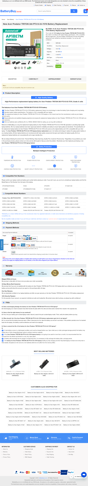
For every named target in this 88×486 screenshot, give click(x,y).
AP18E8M (4, 189)
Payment (66, 5)
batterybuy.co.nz (43, 478)
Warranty (5, 452)
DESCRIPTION (12, 79)
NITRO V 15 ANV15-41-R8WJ (72, 207)
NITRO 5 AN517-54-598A (29, 207)
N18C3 (25, 186)
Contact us (82, 5)
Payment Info (49, 452)
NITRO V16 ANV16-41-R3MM (9, 210)
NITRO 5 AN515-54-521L (50, 201)
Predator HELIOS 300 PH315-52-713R (32, 210)
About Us (5, 449)
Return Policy (28, 454)
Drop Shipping (50, 454)
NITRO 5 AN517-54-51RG (8, 207)
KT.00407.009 (68, 186)
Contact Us (71, 449)
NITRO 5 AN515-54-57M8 (71, 201)
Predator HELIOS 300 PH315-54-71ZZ (53, 210)
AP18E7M (46, 186)
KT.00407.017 (47, 189)
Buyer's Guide (38, 5)
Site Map (70, 454)
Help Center (71, 452)
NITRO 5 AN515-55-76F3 (29, 204)
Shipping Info (49, 449)
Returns (74, 5)
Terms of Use (6, 454)
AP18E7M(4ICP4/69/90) (8, 186)
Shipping (48, 5)
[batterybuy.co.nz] (13, 12)
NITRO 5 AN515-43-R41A (50, 198)
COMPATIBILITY (33, 79)
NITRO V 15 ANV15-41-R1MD (51, 207)
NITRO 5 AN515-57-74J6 (50, 204)
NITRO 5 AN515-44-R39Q (71, 198)
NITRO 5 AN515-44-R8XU (8, 201)
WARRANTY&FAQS (75, 79)
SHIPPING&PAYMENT (54, 79)
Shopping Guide (29, 449)
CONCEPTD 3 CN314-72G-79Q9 (31, 198)
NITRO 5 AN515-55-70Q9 (8, 204)
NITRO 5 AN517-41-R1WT (71, 204)
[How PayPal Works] (67, 472)
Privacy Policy (6, 457)
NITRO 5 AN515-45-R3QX (29, 201)
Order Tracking (57, 5)
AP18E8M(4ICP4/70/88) (29, 189)
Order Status (28, 452)
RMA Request (28, 457)
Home (3, 19)
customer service (52, 219)
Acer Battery (10, 19)
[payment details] (39, 262)
